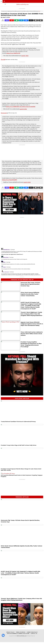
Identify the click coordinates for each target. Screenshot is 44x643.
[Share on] (35, 20)
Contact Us (34, 633)
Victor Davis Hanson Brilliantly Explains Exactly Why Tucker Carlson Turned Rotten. (30, 294)
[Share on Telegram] (21, 20)
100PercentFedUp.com (21, 635)
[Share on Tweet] (31, 20)
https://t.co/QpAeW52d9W (9, 179)
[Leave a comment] (3, 635)
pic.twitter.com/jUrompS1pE (27, 106)
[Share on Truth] (7, 20)
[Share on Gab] (16, 20)
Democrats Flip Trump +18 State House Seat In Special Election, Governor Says (30, 284)
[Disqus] (22, 232)
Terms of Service (20, 632)
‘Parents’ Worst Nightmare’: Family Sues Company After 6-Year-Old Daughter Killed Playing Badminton (31, 314)
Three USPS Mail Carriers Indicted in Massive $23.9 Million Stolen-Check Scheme (32, 333)
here (39, 11)
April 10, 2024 (23, 109)
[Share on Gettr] (11, 20)
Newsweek (4, 113)
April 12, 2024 (24, 55)
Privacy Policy (10, 632)
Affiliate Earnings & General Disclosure (18, 633)
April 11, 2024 (27, 182)
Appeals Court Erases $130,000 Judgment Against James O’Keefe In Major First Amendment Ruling (32, 324)
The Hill (3, 59)
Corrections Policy (32, 632)
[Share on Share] (26, 20)
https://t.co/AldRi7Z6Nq (12, 106)
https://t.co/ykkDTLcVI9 (13, 53)
